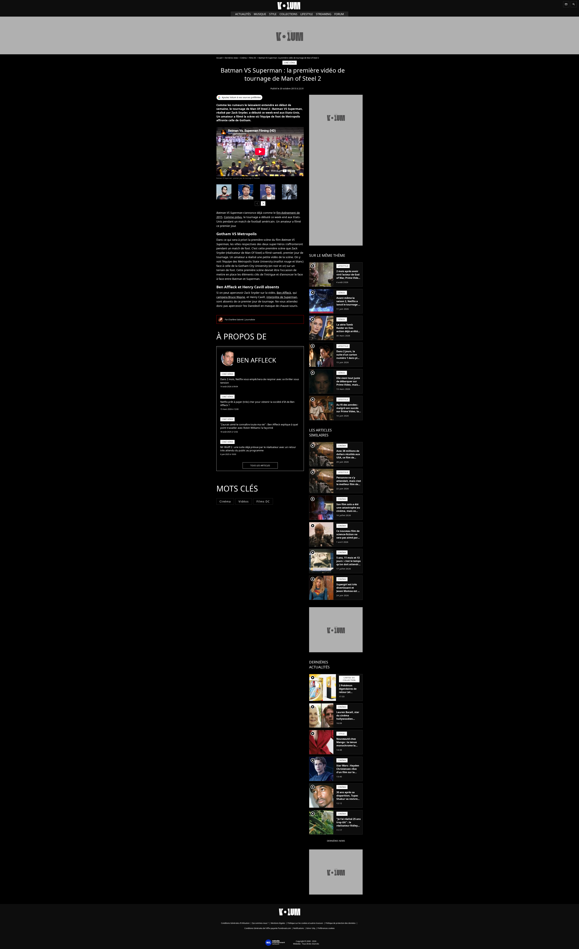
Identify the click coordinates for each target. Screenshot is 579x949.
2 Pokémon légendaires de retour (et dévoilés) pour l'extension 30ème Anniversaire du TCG (350, 695)
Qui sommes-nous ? (260, 923)
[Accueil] (289, 5)
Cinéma (243, 58)
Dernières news (231, 58)
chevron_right (263, 203)
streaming (323, 14)
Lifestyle (306, 14)
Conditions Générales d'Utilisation (235, 923)
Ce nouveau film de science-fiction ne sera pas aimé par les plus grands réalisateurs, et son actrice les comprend (348, 541)
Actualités (243, 14)
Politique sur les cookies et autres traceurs (305, 923)
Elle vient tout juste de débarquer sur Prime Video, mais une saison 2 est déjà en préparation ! (348, 386)
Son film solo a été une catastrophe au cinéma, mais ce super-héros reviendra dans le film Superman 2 (348, 513)
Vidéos (244, 501)
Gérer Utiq (310, 928)
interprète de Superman (281, 297)
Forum (339, 14)
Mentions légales (278, 923)
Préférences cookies (326, 928)
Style (273, 14)
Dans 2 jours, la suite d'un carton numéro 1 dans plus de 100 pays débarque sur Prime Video (348, 360)
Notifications (298, 928)
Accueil (219, 58)
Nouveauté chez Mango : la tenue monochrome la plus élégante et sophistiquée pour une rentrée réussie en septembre (348, 748)
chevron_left (257, 203)
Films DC (252, 58)
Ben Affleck (284, 292)
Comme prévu (233, 217)
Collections (288, 14)
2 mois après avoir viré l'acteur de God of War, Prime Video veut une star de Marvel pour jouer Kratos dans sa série (348, 279)
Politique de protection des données (341, 923)
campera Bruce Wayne (230, 297)
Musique (260, 14)
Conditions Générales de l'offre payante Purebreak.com (267, 928)
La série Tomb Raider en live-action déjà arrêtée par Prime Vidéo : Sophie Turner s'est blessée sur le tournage (347, 334)
